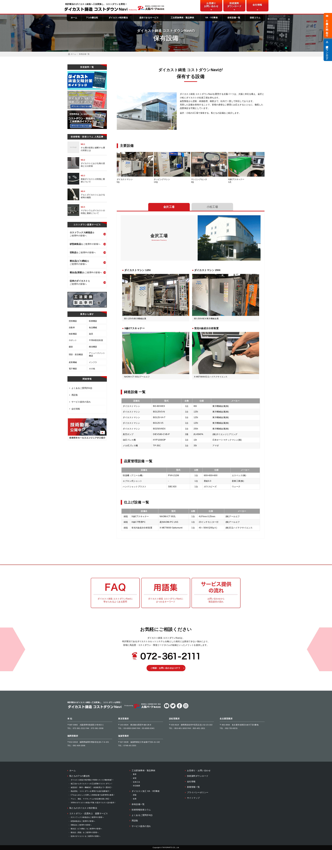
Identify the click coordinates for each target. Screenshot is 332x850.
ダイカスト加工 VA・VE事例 (145, 791)
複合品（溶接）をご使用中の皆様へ (85, 832)
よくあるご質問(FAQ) (81, 388)
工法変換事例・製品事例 (182, 17)
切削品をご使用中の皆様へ (81, 825)
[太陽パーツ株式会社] (151, 10)
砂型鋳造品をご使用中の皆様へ (83, 821)
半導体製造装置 (96, 340)
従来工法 (136, 782)
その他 (92, 369)
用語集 (74, 395)
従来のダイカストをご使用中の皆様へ (85, 836)
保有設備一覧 (233, 17)
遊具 (91, 334)
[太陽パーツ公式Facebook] (179, 708)
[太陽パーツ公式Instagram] (185, 708)
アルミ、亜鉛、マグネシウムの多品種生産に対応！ (91, 799)
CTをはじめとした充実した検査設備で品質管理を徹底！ (93, 795)
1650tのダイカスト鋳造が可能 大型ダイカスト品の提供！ (93, 803)
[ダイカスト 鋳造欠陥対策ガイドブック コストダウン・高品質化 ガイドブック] (87, 80)
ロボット (73, 340)
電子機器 (73, 369)
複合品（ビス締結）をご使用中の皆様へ (86, 829)
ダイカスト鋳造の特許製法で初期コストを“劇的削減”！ (92, 780)
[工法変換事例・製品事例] (87, 300)
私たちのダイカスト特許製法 (83, 808)
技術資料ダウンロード (197, 776)
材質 (134, 778)
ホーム (74, 17)
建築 (71, 347)
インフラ (93, 362)
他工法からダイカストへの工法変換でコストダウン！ (92, 784)
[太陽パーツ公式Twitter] (173, 708)
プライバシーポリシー (197, 792)
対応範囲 (136, 786)
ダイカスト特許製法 (118, 17)
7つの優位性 (92, 17)
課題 (134, 795)
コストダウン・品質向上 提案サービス (88, 813)
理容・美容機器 (76, 354)
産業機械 (73, 362)
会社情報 (75, 409)
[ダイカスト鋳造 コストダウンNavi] (96, 9)
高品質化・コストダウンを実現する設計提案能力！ (91, 791)
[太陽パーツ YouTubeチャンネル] (87, 440)
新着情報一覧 (193, 787)
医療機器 (93, 321)
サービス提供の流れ (81, 402)
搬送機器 (93, 347)
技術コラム (255, 17)
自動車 (72, 327)
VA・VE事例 (211, 17)
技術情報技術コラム (141, 810)
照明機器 (73, 321)
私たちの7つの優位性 (79, 776)
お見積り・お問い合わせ (198, 770)
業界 (134, 774)
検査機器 (73, 334)
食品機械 (93, 327)
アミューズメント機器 (97, 354)
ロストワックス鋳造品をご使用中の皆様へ (87, 817)
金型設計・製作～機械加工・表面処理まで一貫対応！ (92, 787)
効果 (134, 799)
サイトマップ (193, 798)
